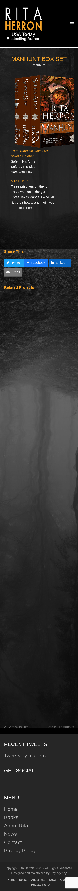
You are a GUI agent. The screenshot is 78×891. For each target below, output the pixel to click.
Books (11, 817)
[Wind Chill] (39, 345)
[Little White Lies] (39, 561)
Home (11, 809)
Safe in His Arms (58, 727)
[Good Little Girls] (34, 664)
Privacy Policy (20, 850)
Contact (13, 842)
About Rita (16, 826)
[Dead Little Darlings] (39, 452)
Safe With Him (16, 727)
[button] (72, 23)
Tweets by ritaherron (27, 755)
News (10, 834)
